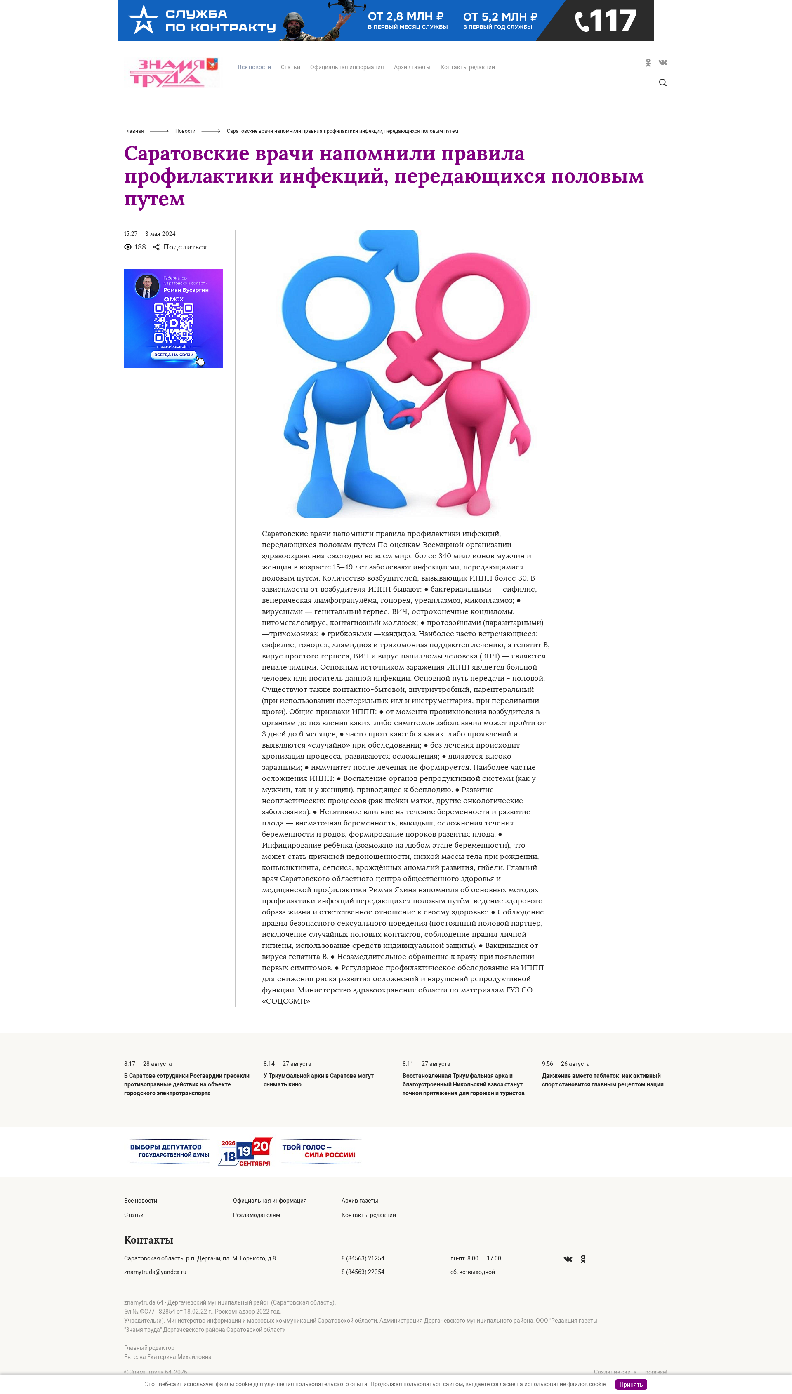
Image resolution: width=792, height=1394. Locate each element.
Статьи (290, 67)
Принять (631, 1384)
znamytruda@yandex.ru (155, 1272)
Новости (185, 131)
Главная (134, 131)
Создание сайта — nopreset (631, 1372)
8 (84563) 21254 (363, 1258)
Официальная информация (347, 67)
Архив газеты (412, 67)
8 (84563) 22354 (363, 1272)
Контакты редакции (468, 67)
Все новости (140, 1200)
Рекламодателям (256, 1215)
